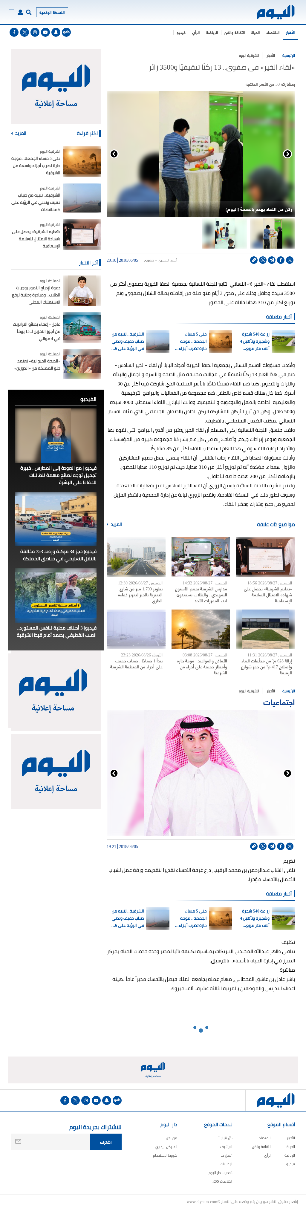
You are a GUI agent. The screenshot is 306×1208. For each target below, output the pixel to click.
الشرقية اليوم (249, 55)
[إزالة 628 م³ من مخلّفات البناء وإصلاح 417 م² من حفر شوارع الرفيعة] (265, 629)
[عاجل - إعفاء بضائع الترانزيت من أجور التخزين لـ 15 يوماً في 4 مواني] (82, 327)
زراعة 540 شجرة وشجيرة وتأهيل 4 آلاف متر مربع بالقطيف (255, 341)
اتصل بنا (226, 1155)
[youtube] (45, 32)
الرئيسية (288, 55)
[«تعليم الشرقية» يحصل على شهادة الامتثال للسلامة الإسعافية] (265, 557)
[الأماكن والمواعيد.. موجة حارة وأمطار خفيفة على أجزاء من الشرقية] (201, 629)
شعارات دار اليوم (220, 1172)
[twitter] (24, 32)
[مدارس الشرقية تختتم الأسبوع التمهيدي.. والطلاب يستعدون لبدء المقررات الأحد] (201, 557)
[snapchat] (55, 32)
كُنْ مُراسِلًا (224, 1137)
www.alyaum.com (202, 1201)
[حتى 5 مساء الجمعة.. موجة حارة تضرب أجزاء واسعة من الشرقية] (82, 161)
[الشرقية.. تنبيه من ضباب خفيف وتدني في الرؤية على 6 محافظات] (82, 198)
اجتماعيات (279, 701)
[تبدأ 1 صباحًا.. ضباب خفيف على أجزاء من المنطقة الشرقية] (136, 629)
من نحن (171, 1137)
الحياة (255, 32)
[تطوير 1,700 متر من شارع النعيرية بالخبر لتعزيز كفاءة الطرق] (136, 557)
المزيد (116, 524)
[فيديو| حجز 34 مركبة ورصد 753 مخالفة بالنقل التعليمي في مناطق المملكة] (56, 519)
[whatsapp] (263, 260)
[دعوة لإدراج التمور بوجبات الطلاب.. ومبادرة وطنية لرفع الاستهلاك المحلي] (82, 290)
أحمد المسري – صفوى (160, 260)
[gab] (66, 32)
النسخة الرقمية (52, 12)
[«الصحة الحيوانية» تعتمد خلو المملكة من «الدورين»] (82, 364)
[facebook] (14, 32)
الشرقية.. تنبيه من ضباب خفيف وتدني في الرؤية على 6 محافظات (128, 341)
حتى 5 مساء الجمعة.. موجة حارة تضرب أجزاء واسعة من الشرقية (190, 341)
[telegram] (272, 260)
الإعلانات (226, 1163)
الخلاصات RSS (222, 1181)
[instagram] (34, 32)
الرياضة (212, 32)
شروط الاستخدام (165, 1155)
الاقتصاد (272, 32)
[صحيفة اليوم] (276, 12)
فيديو (181, 32)
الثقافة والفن (234, 32)
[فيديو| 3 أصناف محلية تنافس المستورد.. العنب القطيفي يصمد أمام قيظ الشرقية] (56, 595)
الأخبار (290, 32)
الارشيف (226, 1146)
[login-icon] (20, 12)
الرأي (196, 32)
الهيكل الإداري (166, 1146)
